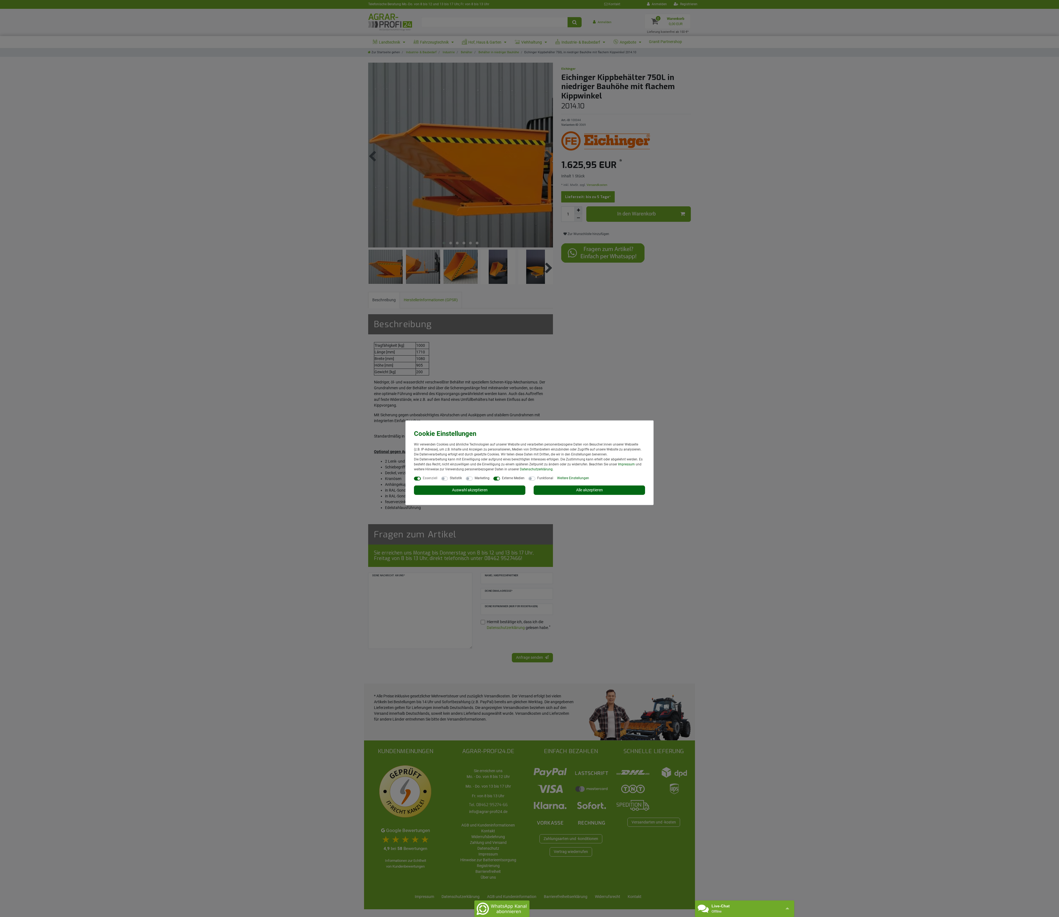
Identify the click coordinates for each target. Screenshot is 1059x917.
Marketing (482, 478)
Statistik (456, 478)
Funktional (545, 478)
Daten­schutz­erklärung (536, 469)
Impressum (626, 464)
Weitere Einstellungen (573, 478)
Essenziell (430, 478)
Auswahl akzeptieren (470, 490)
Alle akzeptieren (589, 490)
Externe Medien (513, 478)
